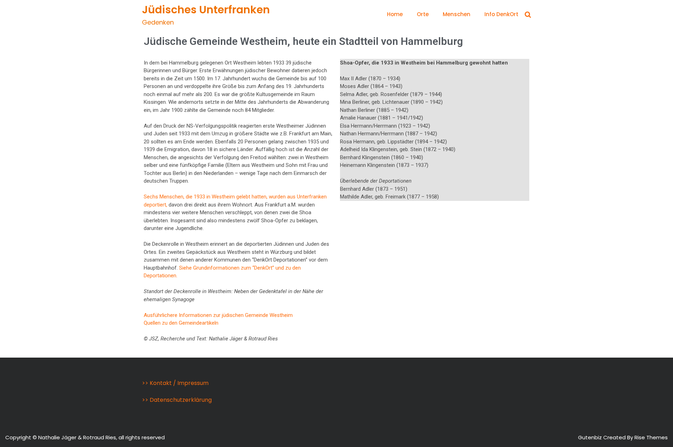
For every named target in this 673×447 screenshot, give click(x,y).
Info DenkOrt (501, 14)
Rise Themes (651, 437)
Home (395, 14)
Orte (423, 14)
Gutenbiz (590, 437)
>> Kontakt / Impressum (175, 383)
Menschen (456, 14)
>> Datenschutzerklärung (177, 400)
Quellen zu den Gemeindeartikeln (181, 323)
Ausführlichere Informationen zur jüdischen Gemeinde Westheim (218, 315)
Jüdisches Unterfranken (206, 9)
